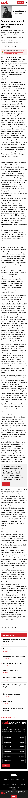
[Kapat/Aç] (14, 789)
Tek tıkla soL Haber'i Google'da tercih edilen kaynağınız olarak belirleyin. (14, 52)
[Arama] (15, 2)
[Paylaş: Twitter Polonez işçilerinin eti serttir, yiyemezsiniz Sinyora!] (9, 46)
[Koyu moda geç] (12, 2)
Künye (23, 779)
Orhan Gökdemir (18, 13)
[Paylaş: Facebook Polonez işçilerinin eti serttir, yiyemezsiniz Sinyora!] (5, 46)
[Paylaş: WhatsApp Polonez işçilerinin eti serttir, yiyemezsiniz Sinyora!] (12, 46)
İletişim (12, 779)
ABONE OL (20, 2)
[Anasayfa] (14, 775)
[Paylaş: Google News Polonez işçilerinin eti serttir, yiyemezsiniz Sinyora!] (15, 46)
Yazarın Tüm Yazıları (6, 717)
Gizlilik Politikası (6, 784)
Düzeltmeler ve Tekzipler (14, 787)
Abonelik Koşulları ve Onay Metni (18, 784)
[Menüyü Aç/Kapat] (26, 2)
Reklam (17, 779)
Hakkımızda (6, 779)
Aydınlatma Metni (18, 782)
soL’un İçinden (9, 782)
